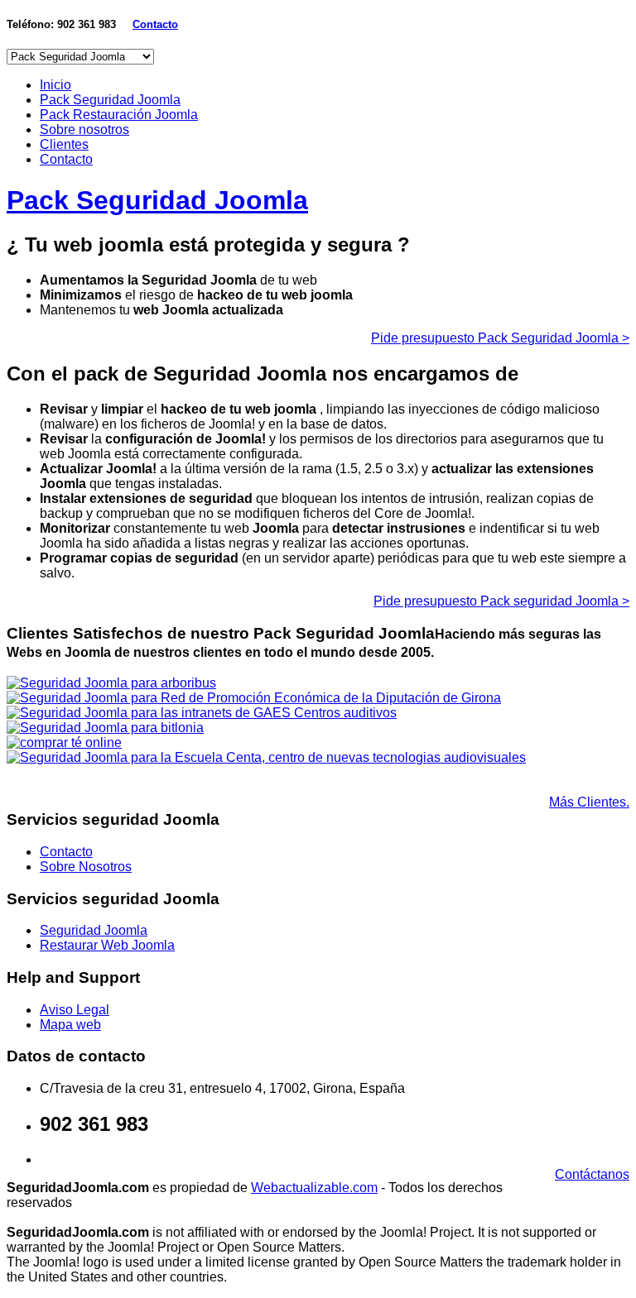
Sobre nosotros (84, 129)
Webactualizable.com (314, 1188)
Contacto (66, 159)
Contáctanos (592, 1174)
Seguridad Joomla (93, 930)
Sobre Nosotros (86, 867)
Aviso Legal (74, 1010)
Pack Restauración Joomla (119, 115)
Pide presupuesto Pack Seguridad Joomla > (500, 338)
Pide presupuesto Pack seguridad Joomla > (501, 601)
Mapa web (70, 1025)
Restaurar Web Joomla (107, 945)
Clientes (64, 144)
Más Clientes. (589, 802)
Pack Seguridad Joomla (110, 100)
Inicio (55, 85)
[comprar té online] (64, 742)
